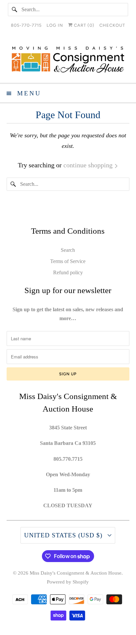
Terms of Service (67, 261)
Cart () (83, 25)
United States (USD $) (64, 535)
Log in (55, 25)
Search (68, 250)
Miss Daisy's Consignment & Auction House (75, 573)
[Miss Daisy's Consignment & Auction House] (68, 60)
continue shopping (88, 165)
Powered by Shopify (68, 582)
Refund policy (68, 272)
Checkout (112, 25)
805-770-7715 (26, 25)
